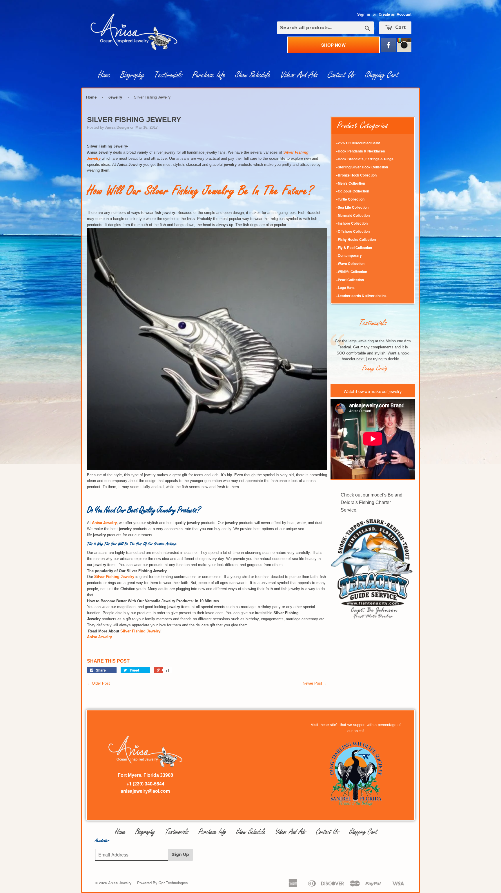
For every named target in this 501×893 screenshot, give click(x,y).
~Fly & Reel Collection (354, 247)
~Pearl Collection (350, 279)
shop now (333, 45)
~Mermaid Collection (353, 215)
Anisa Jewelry (104, 523)
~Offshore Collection (353, 231)
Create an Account (395, 14)
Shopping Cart (382, 75)
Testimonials (168, 75)
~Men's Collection (350, 183)
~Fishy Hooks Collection (356, 239)
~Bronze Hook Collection (356, 175)
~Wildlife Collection (351, 271)
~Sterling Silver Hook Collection (362, 167)
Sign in (363, 14)
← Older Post (98, 683)
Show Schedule (253, 75)
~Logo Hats (345, 287)
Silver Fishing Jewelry (140, 631)
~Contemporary (349, 255)
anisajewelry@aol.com (145, 790)
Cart (400, 27)
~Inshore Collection (352, 223)
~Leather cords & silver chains (361, 295)
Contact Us (341, 75)
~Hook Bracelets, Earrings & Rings (364, 158)
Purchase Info (208, 75)
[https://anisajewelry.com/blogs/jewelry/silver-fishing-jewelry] (207, 469)
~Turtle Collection (350, 199)
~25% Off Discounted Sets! (358, 143)
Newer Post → (315, 683)
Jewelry (115, 97)
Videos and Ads (299, 75)
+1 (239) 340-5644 (145, 783)
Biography (132, 75)
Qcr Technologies (173, 882)
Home (104, 75)
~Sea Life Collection (352, 207)
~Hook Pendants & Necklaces (360, 151)
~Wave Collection (350, 263)
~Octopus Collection (352, 191)
